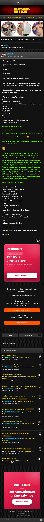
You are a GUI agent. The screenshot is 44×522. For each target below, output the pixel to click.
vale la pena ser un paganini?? (12, 448)
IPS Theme (12, 511)
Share (10, 335)
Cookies (33, 511)
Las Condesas (24, 357)
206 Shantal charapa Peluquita (12, 421)
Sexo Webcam (19, 3)
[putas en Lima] (22, 10)
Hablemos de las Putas (28, 367)
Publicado (16, 56)
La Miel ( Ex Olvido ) (30, 423)
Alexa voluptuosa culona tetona (12, 374)
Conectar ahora (22, 322)
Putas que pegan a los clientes (12, 365)
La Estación (24, 388)
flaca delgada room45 (9, 355)
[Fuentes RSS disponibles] (41, 520)
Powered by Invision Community (22, 515)
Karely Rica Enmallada (9, 459)
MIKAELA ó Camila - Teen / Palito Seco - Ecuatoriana (19, 386)
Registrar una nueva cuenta (22, 310)
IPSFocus (19, 511)
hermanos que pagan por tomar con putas (15, 433)
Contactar (26, 511)
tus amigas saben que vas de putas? (13, 409)
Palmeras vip (19, 47)
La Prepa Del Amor (27, 461)
